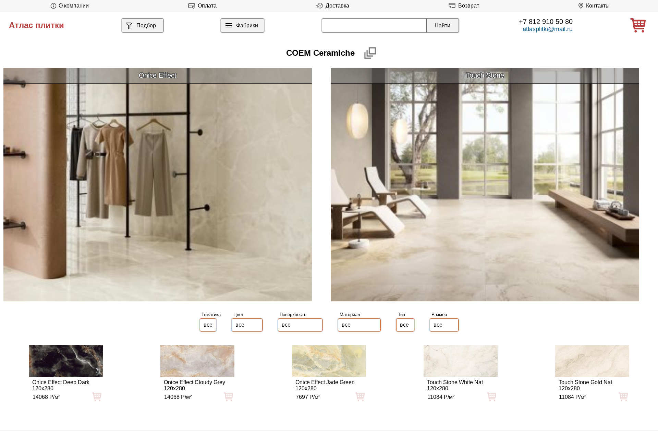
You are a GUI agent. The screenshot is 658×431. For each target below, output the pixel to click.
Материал (350, 314)
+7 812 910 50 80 (546, 21)
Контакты (598, 6)
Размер (439, 314)
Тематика (211, 314)
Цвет (238, 314)
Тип (401, 314)
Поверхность (293, 314)
